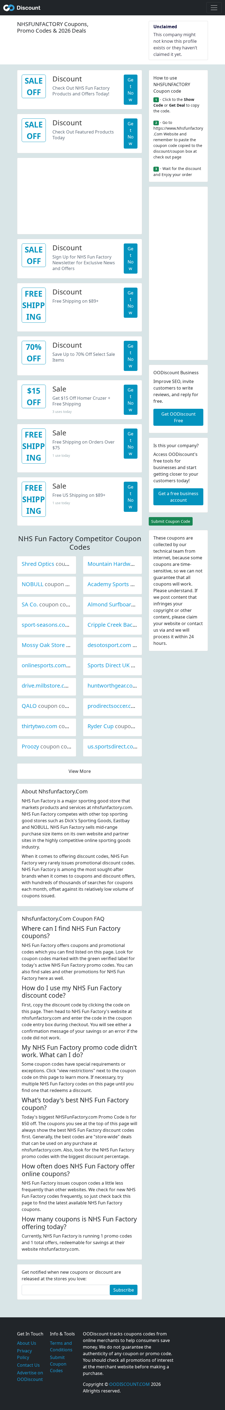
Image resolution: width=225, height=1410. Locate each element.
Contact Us (28, 1365)
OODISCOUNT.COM (129, 1384)
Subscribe (123, 1290)
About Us (26, 1343)
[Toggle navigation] (214, 7)
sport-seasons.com (64, 624)
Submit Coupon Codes (58, 1364)
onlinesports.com (62, 665)
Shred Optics (56, 564)
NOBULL (51, 584)
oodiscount (22, 7)
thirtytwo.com (58, 726)
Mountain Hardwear (132, 564)
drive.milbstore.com (66, 685)
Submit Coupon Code (170, 521)
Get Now (131, 90)
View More (80, 771)
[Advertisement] (79, 196)
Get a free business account (178, 496)
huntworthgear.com (131, 685)
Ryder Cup (119, 726)
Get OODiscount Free (178, 417)
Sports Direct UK (127, 665)
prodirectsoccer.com (132, 706)
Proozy (49, 746)
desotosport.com (128, 645)
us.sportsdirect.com (131, 746)
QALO (48, 706)
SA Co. (48, 604)
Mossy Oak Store (62, 645)
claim (191, 617)
